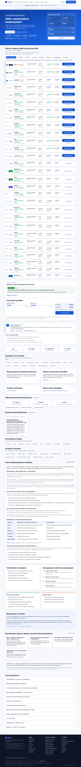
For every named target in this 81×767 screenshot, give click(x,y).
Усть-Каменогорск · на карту (24, 457)
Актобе (28, 444)
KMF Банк (16, 275)
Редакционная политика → (30, 330)
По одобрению (56, 57)
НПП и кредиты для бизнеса (68, 741)
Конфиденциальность (39, 763)
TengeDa (16, 109)
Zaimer (16, 162)
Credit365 (16, 147)
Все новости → (32, 412)
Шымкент (21, 444)
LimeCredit (17, 156)
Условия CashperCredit (68, 89)
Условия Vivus (68, 104)
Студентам (16, 365)
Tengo (15, 247)
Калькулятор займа (42, 365)
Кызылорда (48, 444)
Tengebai (16, 132)
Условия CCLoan (68, 255)
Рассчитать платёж (21, 32)
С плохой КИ (44, 362)
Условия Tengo (68, 249)
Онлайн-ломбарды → (12, 390)
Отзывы (65, 390)
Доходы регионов (38, 407)
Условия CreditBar (68, 193)
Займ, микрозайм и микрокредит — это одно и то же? (19, 692)
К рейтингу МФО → (70, 462)
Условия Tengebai (68, 135)
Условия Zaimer (68, 163)
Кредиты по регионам (26, 407)
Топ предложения (11, 57)
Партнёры (26, 763)
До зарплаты (31, 750)
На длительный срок (55, 362)
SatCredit (16, 224)
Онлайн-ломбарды (49, 752)
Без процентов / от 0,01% (33, 362)
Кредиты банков (11, 542)
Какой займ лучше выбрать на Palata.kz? (16, 683)
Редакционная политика (10, 763)
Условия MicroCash (68, 209)
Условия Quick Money (68, 119)
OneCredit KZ (17, 93)
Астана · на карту (21, 453)
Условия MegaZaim (68, 82)
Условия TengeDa (68, 112)
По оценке (20, 57)
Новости (63, 752)
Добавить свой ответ (12, 295)
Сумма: (49, 28)
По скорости (66, 57)
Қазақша (63, 2)
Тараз (41, 444)
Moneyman (16, 169)
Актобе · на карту (44, 453)
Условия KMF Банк (68, 275)
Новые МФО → (46, 380)
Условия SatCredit (68, 226)
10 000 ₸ (65, 362)
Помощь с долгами (47, 390)
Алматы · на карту (10, 453)
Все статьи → (72, 633)
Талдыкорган (57, 444)
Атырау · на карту (10, 457)
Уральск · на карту (49, 457)
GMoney (16, 185)
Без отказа (36, 2)
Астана (14, 444)
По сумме (41, 57)
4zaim (15, 199)
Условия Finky (68, 66)
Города (42, 2)
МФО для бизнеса (49, 753)
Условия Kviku (68, 142)
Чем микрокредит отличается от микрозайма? (18, 679)
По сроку (48, 57)
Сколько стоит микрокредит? (13, 701)
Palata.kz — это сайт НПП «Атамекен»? (16, 727)
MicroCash (16, 207)
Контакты (31, 763)
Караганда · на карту (56, 453)
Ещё (46, 2)
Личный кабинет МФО (50, 739)
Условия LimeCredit (68, 157)
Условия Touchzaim (68, 242)
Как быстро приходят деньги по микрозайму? (17, 714)
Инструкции (64, 750)
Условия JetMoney (68, 269)
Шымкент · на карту (32, 453)
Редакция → (12, 330)
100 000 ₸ (8, 365)
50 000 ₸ (71, 362)
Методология (65, 743)
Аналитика (64, 748)
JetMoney (16, 268)
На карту (31, 2)
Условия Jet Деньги (68, 218)
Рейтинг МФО (18, 2)
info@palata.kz (42, 761)
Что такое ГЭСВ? (10, 718)
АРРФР (20, 404)
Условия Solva (68, 179)
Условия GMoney (68, 187)
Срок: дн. (33, 303)
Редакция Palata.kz (9, 38)
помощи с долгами (62, 622)
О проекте (64, 739)
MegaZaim (16, 80)
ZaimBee (16, 70)
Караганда (34, 444)
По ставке (34, 57)
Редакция (64, 744)
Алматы (8, 444)
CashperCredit (17, 86)
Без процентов (32, 748)
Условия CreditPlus (68, 127)
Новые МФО (25, 2)
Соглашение (47, 763)
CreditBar (16, 192)
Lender (15, 232)
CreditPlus (16, 123)
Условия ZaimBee (68, 74)
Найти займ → (61, 38)
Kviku (15, 139)
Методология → (19, 330)
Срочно (22, 362)
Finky (15, 64)
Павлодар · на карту (38, 457)
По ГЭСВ (27, 57)
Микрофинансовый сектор (12, 407)
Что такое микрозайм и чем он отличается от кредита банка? (21, 688)
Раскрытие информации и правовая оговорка (15, 757)
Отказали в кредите (17, 623)
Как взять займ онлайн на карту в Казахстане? (18, 696)
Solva (15, 177)
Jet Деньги (16, 216)
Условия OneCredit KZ (68, 96)
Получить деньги (68, 64)
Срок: (49, 32)
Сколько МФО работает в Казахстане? (16, 705)
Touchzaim (17, 240)
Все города (52, 365)
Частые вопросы (20, 763)
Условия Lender (68, 234)
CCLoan (16, 254)
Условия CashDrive (68, 262)
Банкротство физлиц (57, 390)
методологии (28, 626)
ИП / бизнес (32, 365)
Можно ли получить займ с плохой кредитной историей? (20, 709)
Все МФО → (19, 50)
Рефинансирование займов (51, 748)
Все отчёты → (36, 397)
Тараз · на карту (67, 453)
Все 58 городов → (67, 444)
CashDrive (16, 261)
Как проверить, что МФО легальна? (15, 722)
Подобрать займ (71, 2)
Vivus (15, 101)
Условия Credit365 (68, 150)
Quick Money (17, 116)
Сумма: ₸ (11, 303)
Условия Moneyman (68, 171)
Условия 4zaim (68, 201)
